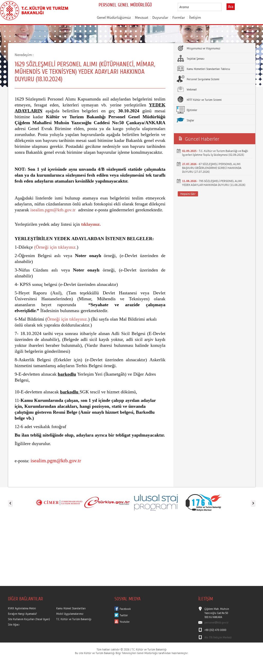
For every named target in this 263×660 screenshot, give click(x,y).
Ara (230, 6)
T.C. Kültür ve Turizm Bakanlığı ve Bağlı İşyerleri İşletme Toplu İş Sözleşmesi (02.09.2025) (215, 153)
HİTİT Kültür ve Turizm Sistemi (204, 100)
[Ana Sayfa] (34, 10)
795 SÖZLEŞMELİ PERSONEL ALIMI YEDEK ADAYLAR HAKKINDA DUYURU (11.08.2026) (214, 183)
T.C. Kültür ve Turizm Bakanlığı (73, 619)
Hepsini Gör (187, 194)
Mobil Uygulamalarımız (69, 614)
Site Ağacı (14, 624)
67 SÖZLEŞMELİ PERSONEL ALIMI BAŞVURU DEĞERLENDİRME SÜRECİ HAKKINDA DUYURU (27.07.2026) (211, 168)
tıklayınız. (91, 224)
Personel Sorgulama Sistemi (202, 79)
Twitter (124, 615)
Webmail (191, 89)
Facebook (125, 609)
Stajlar (190, 120)
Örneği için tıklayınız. (56, 247)
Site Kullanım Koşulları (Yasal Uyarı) (29, 619)
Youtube (124, 621)
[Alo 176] (203, 502)
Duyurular (160, 17)
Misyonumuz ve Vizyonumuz (203, 48)
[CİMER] (59, 502)
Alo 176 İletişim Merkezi (218, 637)
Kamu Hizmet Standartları (71, 608)
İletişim (195, 17)
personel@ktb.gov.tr (216, 622)
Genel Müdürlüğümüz (114, 17)
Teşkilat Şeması (195, 58)
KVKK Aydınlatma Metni (22, 608)
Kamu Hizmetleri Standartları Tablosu (208, 69)
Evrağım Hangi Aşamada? (22, 614)
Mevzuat (141, 17)
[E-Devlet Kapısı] (107, 502)
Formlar (178, 17)
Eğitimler (191, 110)
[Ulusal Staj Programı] (155, 502)
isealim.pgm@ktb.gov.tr (53, 209)
